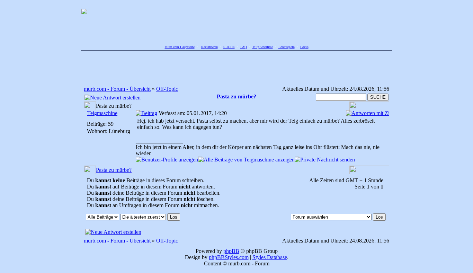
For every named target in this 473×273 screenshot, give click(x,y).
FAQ (243, 47)
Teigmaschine (102, 113)
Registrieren (209, 47)
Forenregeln (286, 47)
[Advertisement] (236, 67)
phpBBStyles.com (229, 257)
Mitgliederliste (262, 47)
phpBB (231, 251)
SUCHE (229, 47)
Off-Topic (167, 89)
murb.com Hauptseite (180, 47)
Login (304, 47)
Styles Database (269, 257)
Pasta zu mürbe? (114, 170)
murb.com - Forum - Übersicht (117, 89)
